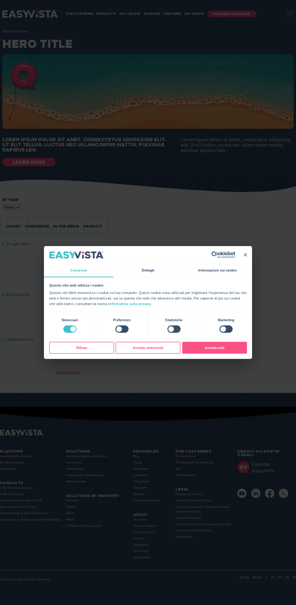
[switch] (122, 329)
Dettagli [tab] (148, 270)
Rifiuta (81, 348)
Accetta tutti (214, 348)
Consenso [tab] (78, 270)
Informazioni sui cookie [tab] (217, 270)
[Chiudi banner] (245, 254)
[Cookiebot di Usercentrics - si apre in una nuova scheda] (215, 254)
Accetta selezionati (148, 348)
